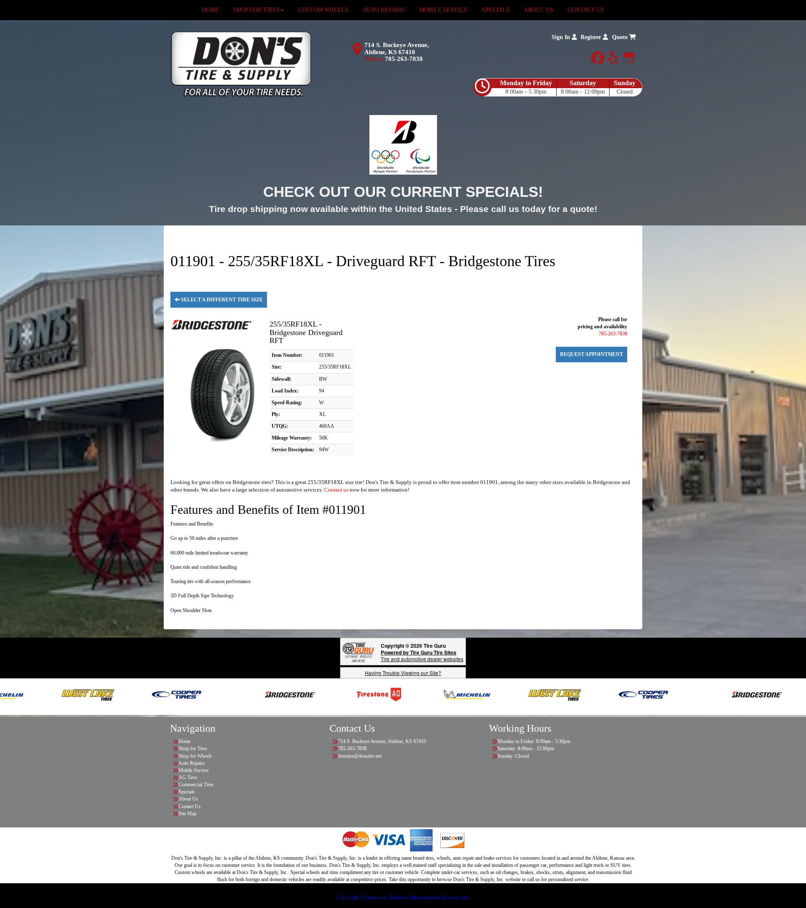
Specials (186, 792)
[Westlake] (53, 694)
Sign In (562, 37)
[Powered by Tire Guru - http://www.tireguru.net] (358, 651)
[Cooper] (141, 694)
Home (184, 741)
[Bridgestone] (255, 694)
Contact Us (189, 806)
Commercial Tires (196, 785)
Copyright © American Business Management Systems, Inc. (403, 897)
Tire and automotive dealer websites (422, 655)
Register (592, 37)
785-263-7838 (404, 58)
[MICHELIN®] (431, 694)
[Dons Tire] (240, 64)
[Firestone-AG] (343, 694)
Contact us (336, 490)
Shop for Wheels (195, 756)
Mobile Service (193, 770)
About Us (188, 799)
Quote (620, 37)
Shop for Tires (192, 748)
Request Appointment (591, 354)
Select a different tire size (221, 300)
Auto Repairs (191, 763)
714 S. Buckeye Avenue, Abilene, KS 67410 (396, 48)
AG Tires (187, 777)
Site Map (187, 813)
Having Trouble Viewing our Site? (403, 672)
